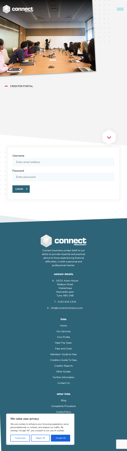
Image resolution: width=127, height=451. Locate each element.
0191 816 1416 (67, 302)
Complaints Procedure (63, 406)
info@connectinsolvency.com (67, 308)
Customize (20, 438)
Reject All (40, 438)
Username (18, 156)
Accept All (61, 438)
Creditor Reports (63, 366)
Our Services (64, 331)
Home (63, 325)
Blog (63, 400)
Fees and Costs (63, 348)
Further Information (63, 377)
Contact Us (63, 383)
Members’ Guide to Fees (63, 354)
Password (18, 171)
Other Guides (63, 371)
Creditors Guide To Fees (63, 360)
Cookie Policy (63, 412)
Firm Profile (63, 337)
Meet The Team (63, 343)
